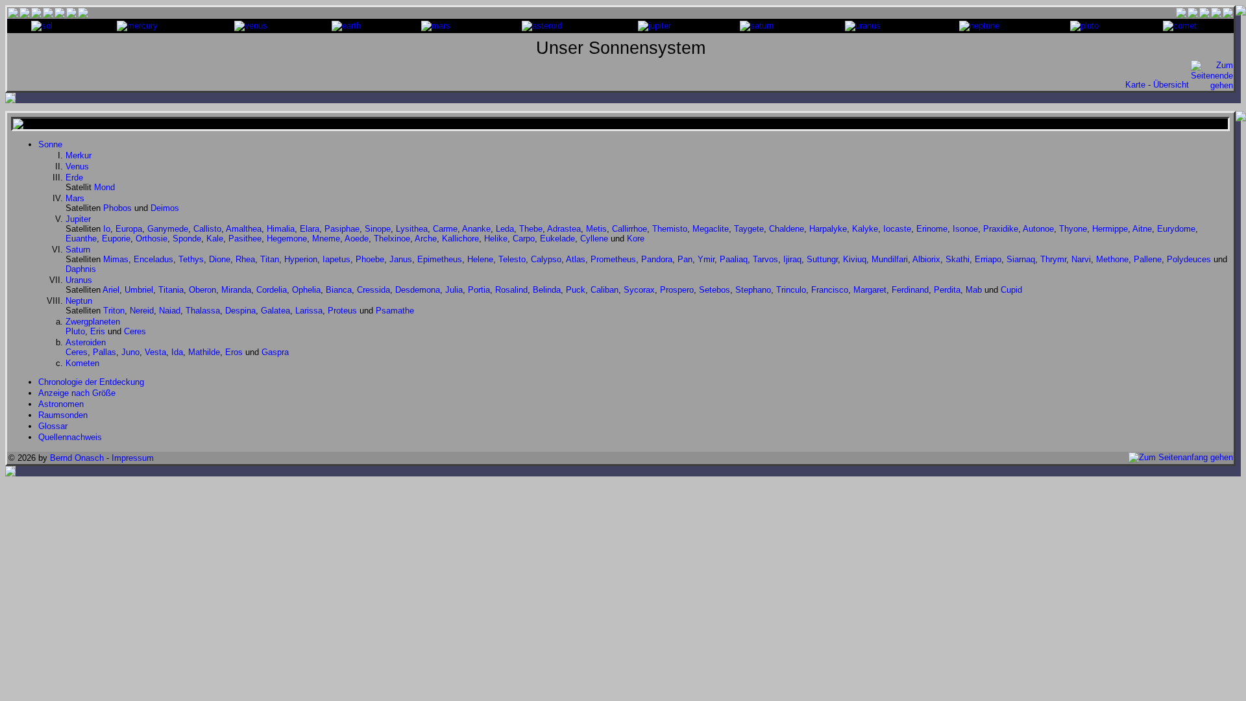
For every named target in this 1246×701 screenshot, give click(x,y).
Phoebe (370, 259)
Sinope (378, 229)
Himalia (281, 229)
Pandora (656, 259)
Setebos (714, 290)
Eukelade (557, 238)
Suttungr (822, 259)
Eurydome (1176, 229)
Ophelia (306, 290)
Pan (685, 259)
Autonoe (1038, 229)
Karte (1135, 85)
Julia (454, 290)
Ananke (476, 229)
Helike (495, 238)
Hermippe (1110, 229)
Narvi (1081, 259)
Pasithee (245, 238)
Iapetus (336, 259)
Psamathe (395, 310)
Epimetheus (439, 259)
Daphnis (81, 269)
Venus (77, 166)
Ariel (111, 290)
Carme (445, 229)
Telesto (512, 259)
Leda (505, 229)
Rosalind (511, 290)
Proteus (342, 310)
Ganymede (167, 229)
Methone (1112, 259)
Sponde (187, 238)
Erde (74, 177)
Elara (309, 229)
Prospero (677, 290)
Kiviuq (854, 259)
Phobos (117, 208)
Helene (480, 259)
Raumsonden (63, 415)
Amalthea (244, 229)
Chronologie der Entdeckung (91, 382)
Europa (129, 229)
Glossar (52, 426)
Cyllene (594, 238)
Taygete (749, 229)
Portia (479, 290)
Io (106, 229)
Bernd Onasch (77, 458)
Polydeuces (1189, 259)
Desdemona (417, 290)
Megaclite (710, 229)
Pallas (104, 352)
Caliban (604, 290)
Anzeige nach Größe (77, 393)
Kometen (82, 363)
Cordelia (271, 290)
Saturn (78, 249)
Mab (974, 290)
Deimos (165, 208)
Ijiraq (792, 259)
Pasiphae (342, 229)
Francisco (829, 290)
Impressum (133, 458)
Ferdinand (910, 290)
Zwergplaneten (93, 321)
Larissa (309, 310)
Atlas (575, 259)
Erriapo (988, 259)
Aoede (357, 238)
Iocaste (897, 229)
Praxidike (1000, 229)
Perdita (947, 290)
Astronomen (61, 404)
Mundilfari (890, 259)
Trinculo (791, 290)
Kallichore (460, 238)
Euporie (116, 238)
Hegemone (287, 238)
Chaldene (786, 229)
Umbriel (139, 290)
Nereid (142, 310)
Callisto (207, 229)
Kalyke (865, 229)
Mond (104, 187)
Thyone (1073, 229)
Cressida (373, 290)
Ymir (706, 259)
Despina (240, 310)
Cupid (1011, 290)
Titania (171, 290)
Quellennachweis (70, 437)
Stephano (753, 290)
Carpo (524, 238)
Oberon (202, 290)
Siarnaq (1021, 259)
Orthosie (151, 238)
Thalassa (203, 310)
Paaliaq (734, 259)
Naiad (169, 310)
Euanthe (81, 238)
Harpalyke (828, 229)
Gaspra (275, 352)
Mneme (326, 238)
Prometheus (613, 259)
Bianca (339, 290)
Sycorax (639, 290)
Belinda (547, 290)
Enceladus (153, 259)
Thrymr (1053, 259)
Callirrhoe (629, 229)
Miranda (236, 290)
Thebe (531, 229)
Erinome (931, 229)
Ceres (135, 331)
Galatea (275, 310)
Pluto (75, 331)
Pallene (1148, 259)
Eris (97, 331)
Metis (596, 229)
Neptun (79, 301)
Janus (400, 259)
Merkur (79, 155)
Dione (219, 259)
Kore (635, 238)
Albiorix (926, 259)
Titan (269, 259)
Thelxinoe (392, 238)
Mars (75, 198)
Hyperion (300, 259)
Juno (130, 352)
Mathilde (204, 352)
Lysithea (412, 229)
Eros (234, 352)
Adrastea (564, 229)
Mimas (115, 259)
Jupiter (78, 219)
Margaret (869, 290)
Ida (177, 352)
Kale (214, 238)
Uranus (79, 280)
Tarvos (765, 259)
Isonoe (965, 229)
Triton (114, 310)
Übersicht (1171, 85)
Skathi (958, 259)
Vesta (155, 352)
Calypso (546, 259)
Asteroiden (86, 342)
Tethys (191, 259)
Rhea (245, 259)
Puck (575, 290)
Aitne (1142, 229)
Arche (426, 238)
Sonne (50, 144)
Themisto (669, 229)
